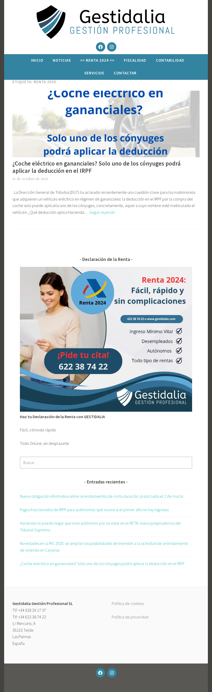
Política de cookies (128, 603)
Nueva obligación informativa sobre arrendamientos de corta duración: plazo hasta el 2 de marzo (101, 496)
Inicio (37, 60)
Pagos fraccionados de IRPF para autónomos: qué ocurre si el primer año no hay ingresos (94, 509)
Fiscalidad (135, 60)
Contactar (125, 72)
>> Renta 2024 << (97, 60)
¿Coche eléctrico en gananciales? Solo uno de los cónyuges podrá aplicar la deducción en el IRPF (96, 167)
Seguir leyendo (102, 212)
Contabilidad (170, 60)
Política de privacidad (130, 616)
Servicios (94, 72)
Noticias (62, 60)
